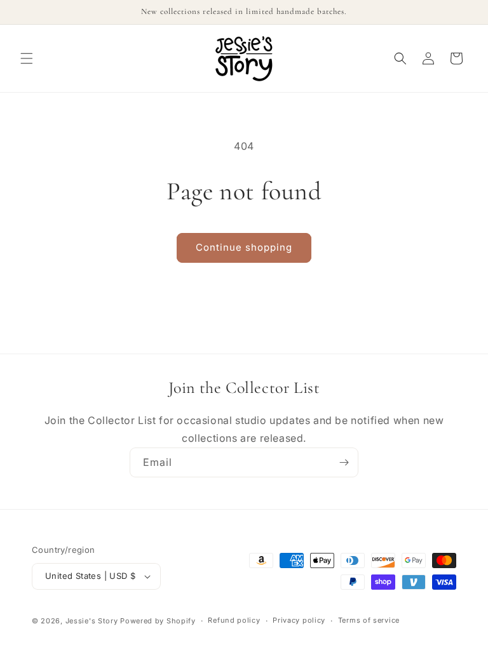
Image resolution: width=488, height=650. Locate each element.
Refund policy (234, 620)
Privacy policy (299, 620)
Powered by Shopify (158, 620)
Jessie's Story (91, 620)
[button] (27, 58)
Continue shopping (244, 247)
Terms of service (369, 620)
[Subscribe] (344, 462)
